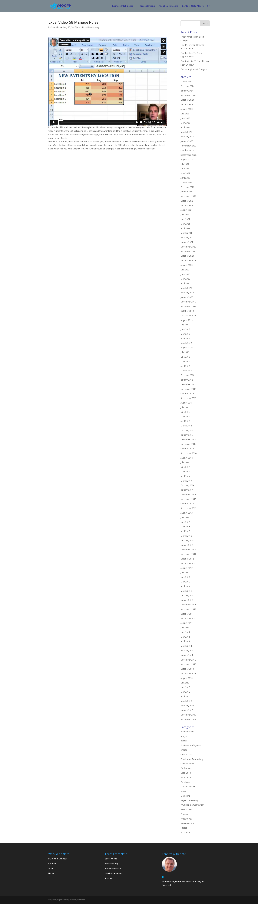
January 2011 (187, 655)
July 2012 (185, 572)
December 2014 (188, 439)
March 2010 (186, 701)
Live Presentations (114, 873)
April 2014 (185, 476)
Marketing (185, 795)
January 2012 (187, 600)
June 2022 (185, 168)
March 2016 (186, 370)
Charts (184, 749)
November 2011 (188, 609)
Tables (184, 827)
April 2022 (185, 177)
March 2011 (186, 645)
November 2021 (188, 196)
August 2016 (187, 347)
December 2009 (188, 714)
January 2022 (187, 191)
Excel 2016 (186, 777)
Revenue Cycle (188, 823)
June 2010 (185, 687)
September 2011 (188, 618)
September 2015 (188, 398)
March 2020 (186, 288)
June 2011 (185, 632)
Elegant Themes (62, 900)
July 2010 (185, 682)
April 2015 (185, 421)
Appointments (187, 731)
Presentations (147, 6)
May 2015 (185, 416)
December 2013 (188, 494)
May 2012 (185, 581)
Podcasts (185, 814)
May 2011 (185, 636)
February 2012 (187, 595)
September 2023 (188, 104)
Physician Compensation (192, 804)
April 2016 (185, 366)
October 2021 (187, 200)
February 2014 (187, 485)
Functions (185, 782)
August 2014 (187, 457)
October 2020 (187, 255)
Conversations (187, 763)
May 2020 (185, 278)
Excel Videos (111, 859)
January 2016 (187, 379)
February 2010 (187, 705)
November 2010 (188, 664)
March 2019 (186, 343)
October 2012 (187, 558)
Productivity (186, 818)
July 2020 (185, 269)
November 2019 (188, 306)
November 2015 (188, 389)
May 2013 (185, 526)
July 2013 (185, 517)
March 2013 (186, 535)
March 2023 (186, 132)
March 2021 (186, 232)
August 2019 (187, 320)
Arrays (184, 736)
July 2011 (185, 627)
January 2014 (187, 489)
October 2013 (187, 503)
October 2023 (187, 99)
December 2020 (188, 246)
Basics (184, 740)
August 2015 (187, 402)
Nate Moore (56, 27)
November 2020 (188, 251)
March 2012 (186, 590)
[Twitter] (162, 877)
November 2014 (188, 444)
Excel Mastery (111, 863)
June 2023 (185, 118)
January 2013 (187, 545)
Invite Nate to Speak (57, 859)
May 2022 (185, 173)
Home (51, 873)
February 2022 (187, 187)
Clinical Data (186, 754)
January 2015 (187, 434)
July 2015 (185, 407)
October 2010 (187, 668)
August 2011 (187, 622)
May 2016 (185, 361)
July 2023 (185, 113)
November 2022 (188, 145)
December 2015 (188, 384)
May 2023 (185, 122)
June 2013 (185, 522)
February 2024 (187, 86)
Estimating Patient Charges (194, 69)
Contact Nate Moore (193, 6)
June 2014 (185, 466)
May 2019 (185, 333)
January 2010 (187, 710)
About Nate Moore (168, 6)
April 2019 (185, 338)
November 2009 (188, 719)
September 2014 (188, 453)
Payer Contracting (189, 800)
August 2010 (187, 678)
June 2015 (185, 412)
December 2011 (188, 604)
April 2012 (185, 586)
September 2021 (188, 205)
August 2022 (187, 159)
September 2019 (188, 315)
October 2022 (187, 150)
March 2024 (186, 81)
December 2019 (188, 301)
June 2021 (185, 219)
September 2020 (188, 260)
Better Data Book (113, 868)
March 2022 (186, 182)
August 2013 (187, 512)
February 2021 (187, 237)
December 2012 (188, 549)
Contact (52, 863)
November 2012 (188, 554)
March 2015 (186, 425)
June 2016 (185, 356)
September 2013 (188, 508)
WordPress (81, 900)
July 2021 (185, 214)
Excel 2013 (186, 772)
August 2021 (187, 209)
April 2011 (185, 641)
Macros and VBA (189, 786)
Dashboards (186, 768)
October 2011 (187, 613)
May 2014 (185, 471)
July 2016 (185, 352)
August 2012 (187, 568)
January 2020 (187, 297)
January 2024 (187, 90)
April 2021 (185, 228)
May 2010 (185, 691)
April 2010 (185, 696)
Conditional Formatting (88, 27)
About (51, 868)
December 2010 (188, 659)
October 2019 (187, 310)
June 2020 (185, 274)
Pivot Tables (186, 809)
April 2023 (185, 127)
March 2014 (186, 480)
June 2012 (185, 577)
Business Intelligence (122, 6)
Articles (108, 878)
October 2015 (187, 393)
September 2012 (188, 563)
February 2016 (187, 375)
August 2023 (187, 109)
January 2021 (187, 242)
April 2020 (185, 283)
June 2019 (185, 329)
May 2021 (185, 223)
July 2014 (185, 462)
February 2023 (187, 136)
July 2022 (185, 164)
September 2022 (188, 154)
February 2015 (187, 430)
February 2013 (187, 540)
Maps (183, 791)
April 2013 (185, 531)
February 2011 (187, 650)
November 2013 (188, 499)
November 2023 (188, 95)
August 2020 (187, 265)
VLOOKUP (185, 832)
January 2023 (187, 141)
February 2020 (187, 292)
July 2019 (185, 324)
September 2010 (188, 673)
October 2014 (187, 448)
